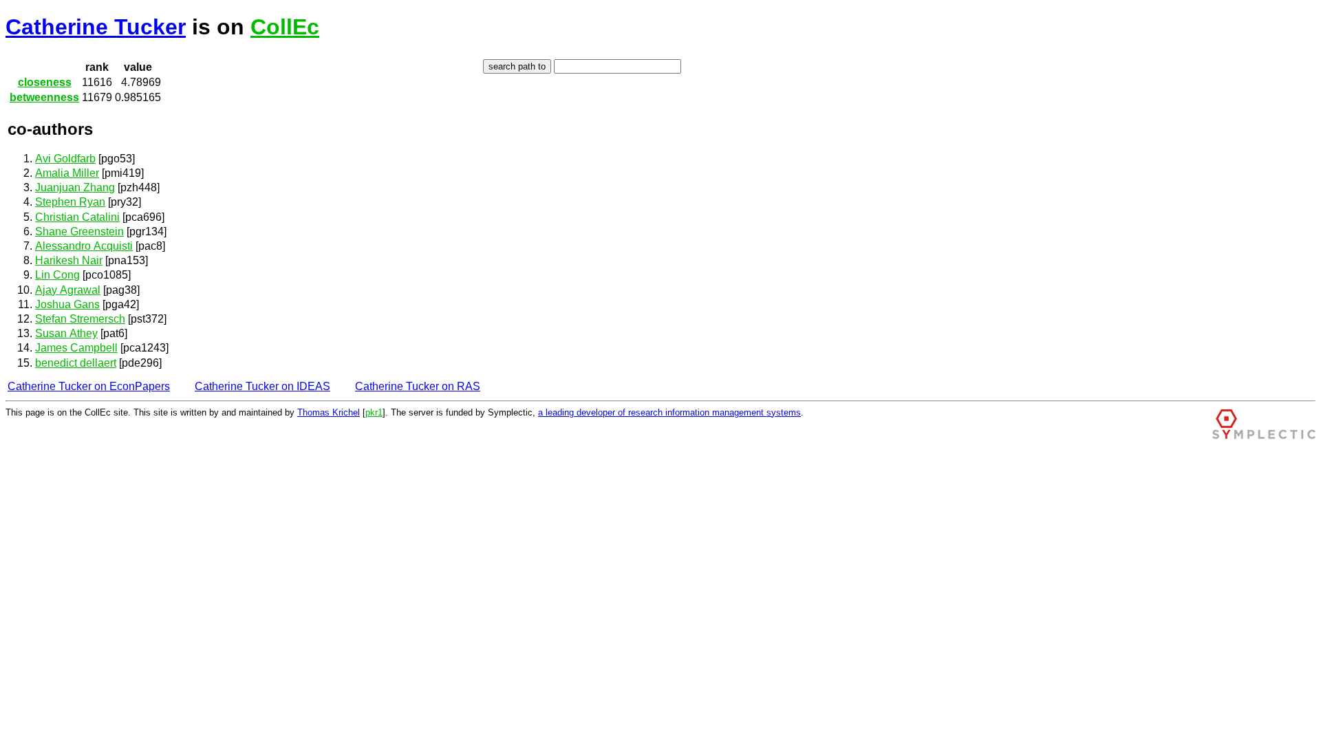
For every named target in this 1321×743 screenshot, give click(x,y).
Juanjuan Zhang (75, 187)
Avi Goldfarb (65, 158)
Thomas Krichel (328, 412)
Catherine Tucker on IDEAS (262, 386)
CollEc (284, 26)
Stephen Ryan (70, 202)
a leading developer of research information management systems (669, 412)
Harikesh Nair (69, 260)
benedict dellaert (75, 363)
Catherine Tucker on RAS (417, 386)
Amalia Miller (67, 173)
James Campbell (76, 348)
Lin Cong (57, 275)
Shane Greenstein (79, 231)
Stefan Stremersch (80, 319)
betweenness (44, 97)
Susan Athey (66, 333)
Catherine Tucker (96, 26)
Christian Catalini (77, 217)
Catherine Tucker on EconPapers (89, 386)
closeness (45, 82)
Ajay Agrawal (67, 290)
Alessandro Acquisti (84, 246)
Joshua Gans (67, 304)
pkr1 (374, 412)
